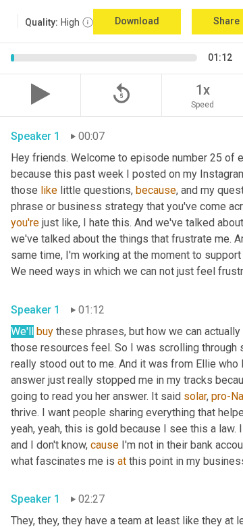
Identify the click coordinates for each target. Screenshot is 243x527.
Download (137, 21)
